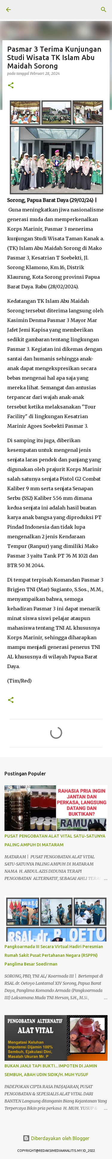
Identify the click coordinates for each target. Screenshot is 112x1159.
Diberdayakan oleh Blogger (59, 1138)
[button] (10, 86)
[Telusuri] (103, 9)
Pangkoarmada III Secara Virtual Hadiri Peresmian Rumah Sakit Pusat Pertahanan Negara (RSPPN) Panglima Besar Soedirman (53, 955)
